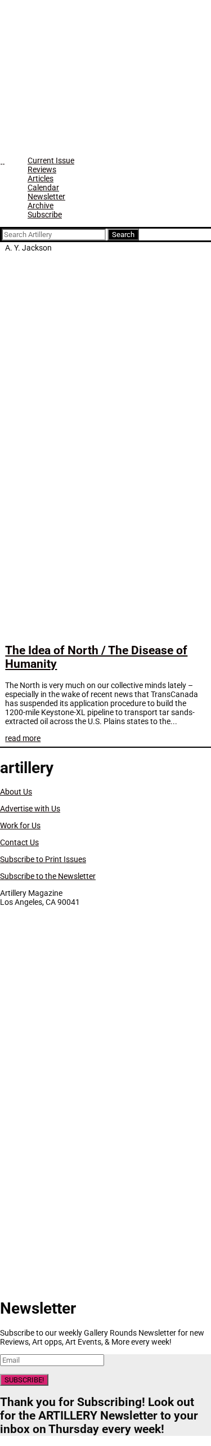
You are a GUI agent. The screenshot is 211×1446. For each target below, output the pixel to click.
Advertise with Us (30, 808)
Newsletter (46, 196)
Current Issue (51, 160)
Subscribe (45, 214)
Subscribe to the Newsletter (48, 876)
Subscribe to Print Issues (43, 859)
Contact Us (19, 842)
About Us (16, 791)
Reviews (42, 169)
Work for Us (20, 825)
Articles (40, 178)
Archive (40, 205)
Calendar (43, 187)
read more (23, 738)
